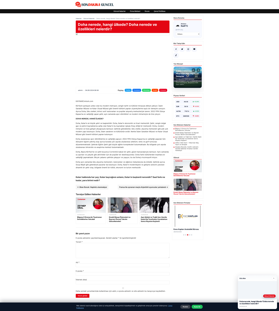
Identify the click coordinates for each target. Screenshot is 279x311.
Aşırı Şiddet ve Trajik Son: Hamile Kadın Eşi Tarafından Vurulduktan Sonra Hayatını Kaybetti (188, 138)
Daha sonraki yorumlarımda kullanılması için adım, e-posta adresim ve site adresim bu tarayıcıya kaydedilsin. (120, 291)
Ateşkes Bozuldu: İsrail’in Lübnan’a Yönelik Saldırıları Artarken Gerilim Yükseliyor (186, 148)
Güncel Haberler (120, 11)
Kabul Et (197, 307)
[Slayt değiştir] (183, 234)
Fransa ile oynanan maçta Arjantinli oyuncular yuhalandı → (143, 187)
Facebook (137, 90)
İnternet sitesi (81, 280)
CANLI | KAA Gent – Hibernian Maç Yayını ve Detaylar (187, 143)
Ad (77, 262)
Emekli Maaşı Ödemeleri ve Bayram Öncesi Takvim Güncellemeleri (187, 133)
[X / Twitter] (182, 49)
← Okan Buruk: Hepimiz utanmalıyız (92, 187)
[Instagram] (188, 49)
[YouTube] (194, 49)
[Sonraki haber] (198, 70)
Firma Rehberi (135, 11)
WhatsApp (146, 90)
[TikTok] (176, 55)
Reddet (185, 307)
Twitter (128, 90)
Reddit (155, 90)
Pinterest (163, 90)
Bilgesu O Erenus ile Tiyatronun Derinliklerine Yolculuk (185, 129)
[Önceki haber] (194, 70)
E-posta (80, 271)
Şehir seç (179, 30)
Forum (147, 11)
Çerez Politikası (159, 11)
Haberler (79, 18)
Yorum (79, 242)
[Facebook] (176, 49)
